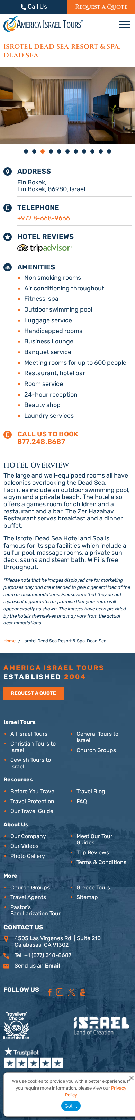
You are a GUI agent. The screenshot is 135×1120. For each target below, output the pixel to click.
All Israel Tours (28, 734)
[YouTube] (83, 992)
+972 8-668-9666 (43, 218)
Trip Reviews (92, 852)
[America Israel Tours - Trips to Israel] (43, 24)
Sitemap (87, 897)
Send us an (37, 965)
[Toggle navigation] (125, 24)
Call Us (36, 6)
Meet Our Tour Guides (94, 839)
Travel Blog (90, 791)
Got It (71, 1106)
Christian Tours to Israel (33, 746)
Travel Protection (32, 801)
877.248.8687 (41, 441)
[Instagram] (60, 992)
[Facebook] (50, 992)
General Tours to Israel (97, 737)
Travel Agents (28, 897)
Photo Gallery (27, 856)
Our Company (28, 836)
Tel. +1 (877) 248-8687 (43, 955)
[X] (71, 992)
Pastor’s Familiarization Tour (35, 910)
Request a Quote (101, 7)
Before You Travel (33, 791)
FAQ (81, 801)
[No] (131, 1077)
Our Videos (24, 846)
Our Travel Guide (31, 811)
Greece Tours (93, 887)
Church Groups (96, 750)
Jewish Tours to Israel (30, 763)
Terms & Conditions (101, 862)
